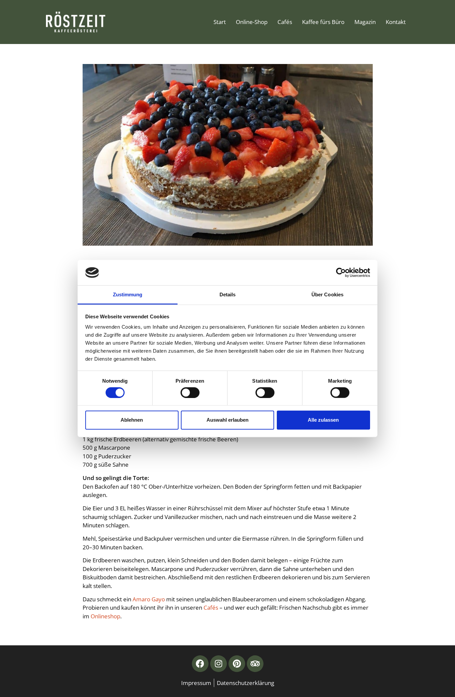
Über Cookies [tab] (327, 294)
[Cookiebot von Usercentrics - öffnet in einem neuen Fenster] (341, 273)
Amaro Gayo (149, 599)
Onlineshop (105, 616)
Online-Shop (251, 22)
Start (220, 22)
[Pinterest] (236, 663)
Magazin (365, 22)
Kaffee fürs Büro (323, 22)
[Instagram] (218, 663)
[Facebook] (200, 663)
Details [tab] (228, 294)
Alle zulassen (323, 420)
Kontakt (396, 22)
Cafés (284, 22)
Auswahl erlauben (227, 420)
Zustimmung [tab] (128, 294)
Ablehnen (132, 420)
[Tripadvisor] (255, 663)
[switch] (190, 392)
